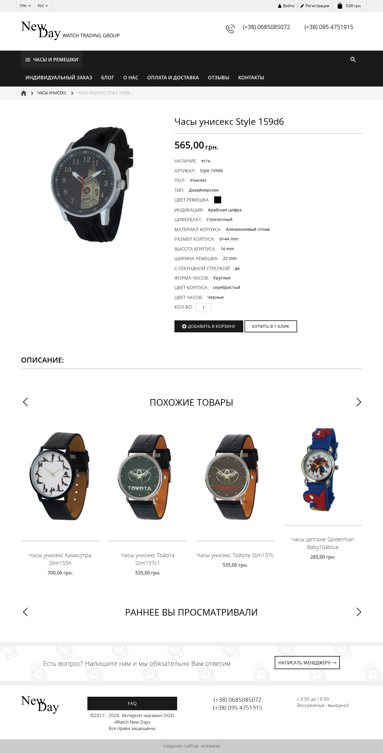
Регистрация (317, 5)
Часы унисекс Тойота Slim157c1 (148, 559)
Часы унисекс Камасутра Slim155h (60, 559)
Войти (288, 5)
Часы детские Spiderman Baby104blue (322, 543)
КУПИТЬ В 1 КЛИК (270, 326)
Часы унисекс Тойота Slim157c (235, 555)
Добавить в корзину (211, 326)
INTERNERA (210, 746)
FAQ (132, 703)
